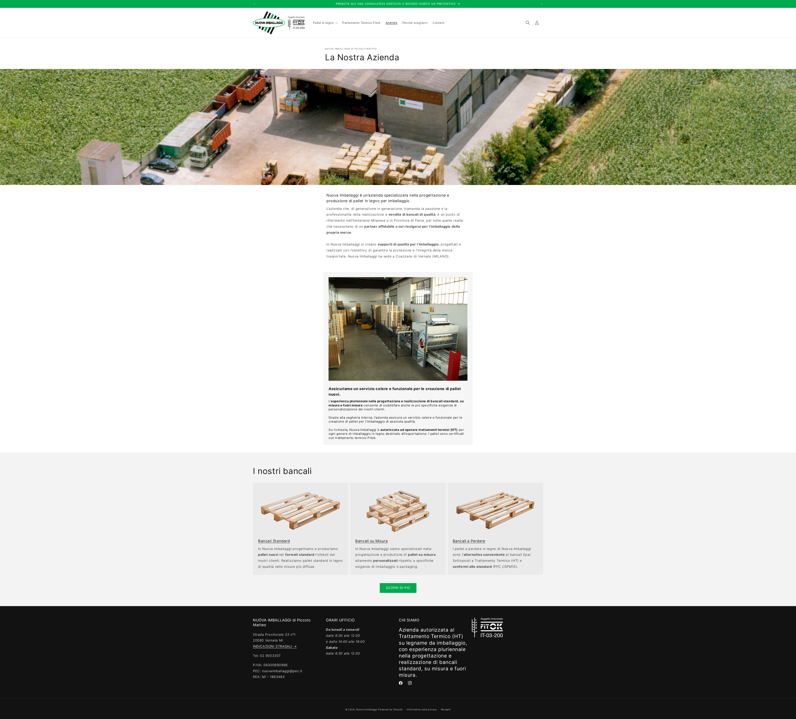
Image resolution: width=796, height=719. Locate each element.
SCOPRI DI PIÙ (398, 588)
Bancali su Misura (371, 541)
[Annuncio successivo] (541, 4)
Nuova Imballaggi (366, 709)
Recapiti (446, 709)
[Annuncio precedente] (254, 4)
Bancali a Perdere (469, 541)
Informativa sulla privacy (422, 709)
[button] (325, 22)
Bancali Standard (274, 541)
